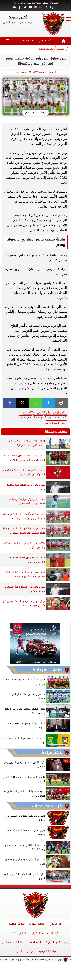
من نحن (30, 951)
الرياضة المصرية (25, 40)
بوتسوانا (38, 417)
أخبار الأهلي (45, 40)
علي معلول (25, 417)
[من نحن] (51, 7)
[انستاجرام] (35, 7)
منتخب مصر (28, 412)
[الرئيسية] (14, 7)
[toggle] (68, 19)
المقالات (20, 942)
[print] (61, 403)
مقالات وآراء (36, 933)
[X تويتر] (25, 7)
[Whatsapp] (40, 7)
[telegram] (48, 403)
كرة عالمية (52, 933)
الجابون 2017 (19, 933)
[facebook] (9, 403)
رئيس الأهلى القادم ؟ (57, 942)
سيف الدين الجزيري (56, 423)
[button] (4, 644)
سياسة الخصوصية (47, 951)
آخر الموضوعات (48, 806)
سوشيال (6, 942)
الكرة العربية (35, 942)
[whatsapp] (35, 403)
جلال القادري (43, 412)
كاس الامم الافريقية (55, 417)
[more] (56, 7)
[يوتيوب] (30, 7)
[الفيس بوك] (19, 7)
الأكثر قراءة (53, 752)
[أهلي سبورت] (53, 23)
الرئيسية (61, 49)
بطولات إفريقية (45, 49)
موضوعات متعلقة (56, 431)
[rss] (46, 7)
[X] (22, 403)
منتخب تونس (59, 412)
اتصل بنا (18, 951)
